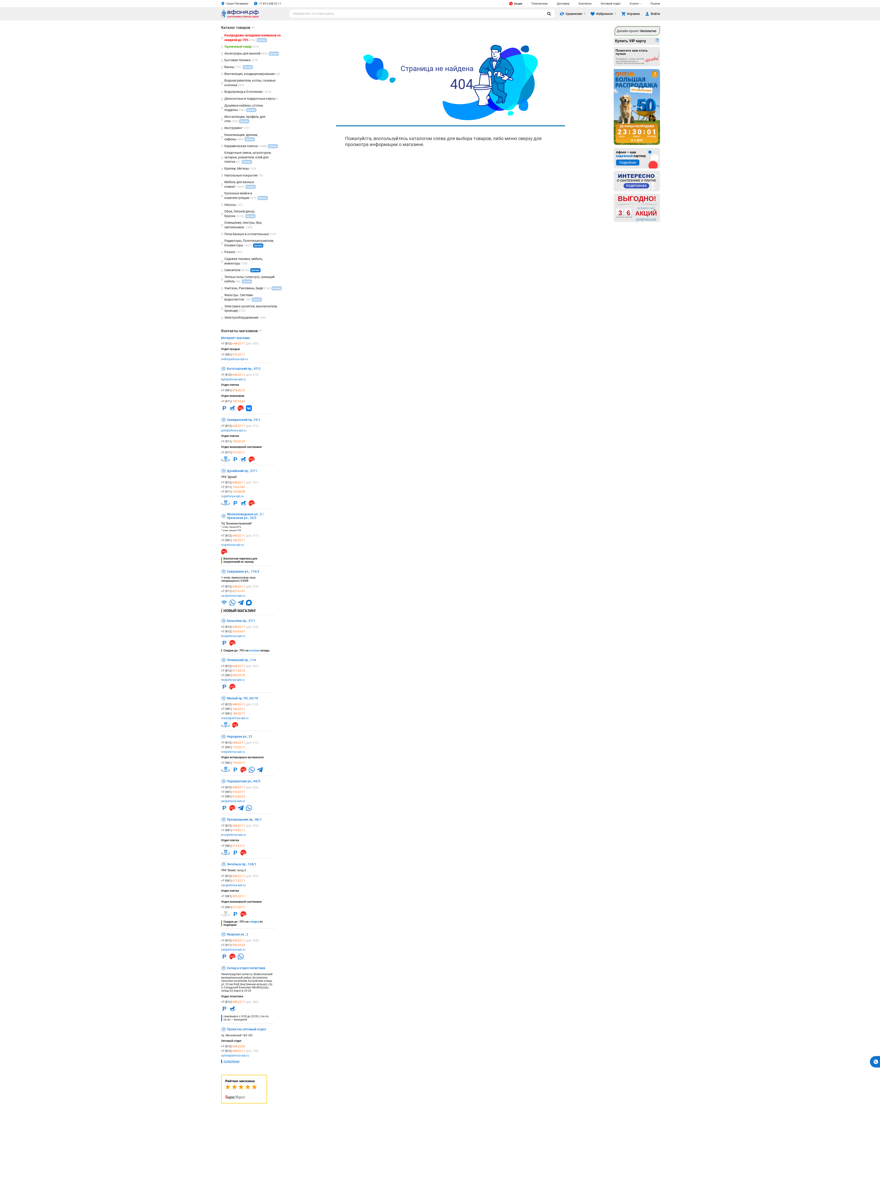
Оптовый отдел (610, 3)
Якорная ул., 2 (237, 934)
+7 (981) (233, 354)
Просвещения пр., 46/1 (244, 819)
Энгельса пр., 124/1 (241, 864)
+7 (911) (233, 401)
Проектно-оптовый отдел (246, 1029)
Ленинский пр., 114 (241, 660)
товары (254, 921)
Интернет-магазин (235, 338)
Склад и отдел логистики (246, 968)
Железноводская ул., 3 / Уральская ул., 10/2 (245, 516)
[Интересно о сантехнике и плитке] (637, 181)
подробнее (231, 1061)
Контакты (585, 3)
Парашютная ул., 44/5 (243, 781)
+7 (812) (239, 343)
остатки (254, 650)
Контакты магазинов (241, 331)
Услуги (634, 3)
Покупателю (539, 3)
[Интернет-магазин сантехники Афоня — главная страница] (239, 17)
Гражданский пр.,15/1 (243, 420)
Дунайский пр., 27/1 (242, 471)
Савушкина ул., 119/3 (243, 571)
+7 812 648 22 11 (270, 3)
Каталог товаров (237, 27)
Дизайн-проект (636, 31)
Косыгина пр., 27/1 (241, 621)
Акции (518, 3)
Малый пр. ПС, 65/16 (242, 698)
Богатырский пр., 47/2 (244, 368)
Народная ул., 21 (239, 736)
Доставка (563, 3)
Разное (655, 3)
